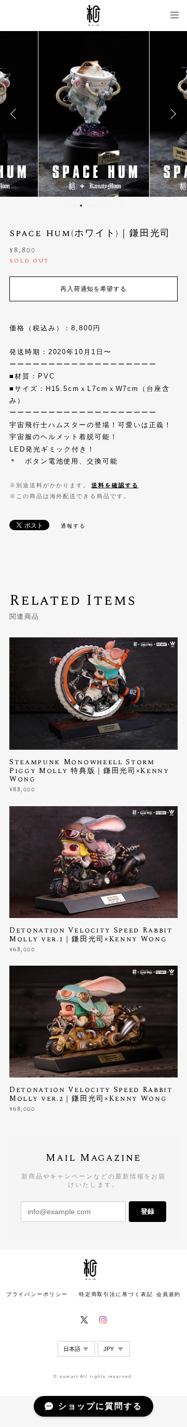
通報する (73, 526)
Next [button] (171, 114)
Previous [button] (15, 114)
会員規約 (168, 1294)
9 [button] (122, 206)
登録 (147, 1211)
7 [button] (108, 206)
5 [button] (95, 206)
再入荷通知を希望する (93, 289)
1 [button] (67, 206)
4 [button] (88, 206)
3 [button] (81, 206)
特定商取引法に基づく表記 (116, 1294)
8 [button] (115, 206)
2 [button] (74, 206)
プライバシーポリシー (37, 1294)
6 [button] (101, 206)
